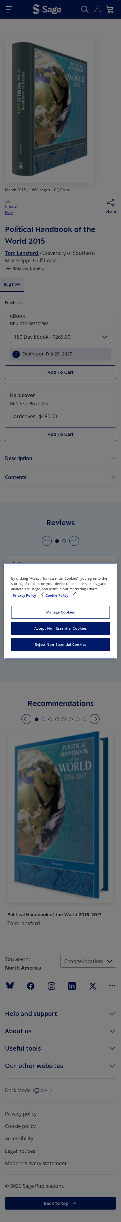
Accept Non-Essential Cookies (60, 628)
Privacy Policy (25, 595)
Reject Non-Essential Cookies (60, 644)
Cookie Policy (57, 595)
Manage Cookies (60, 612)
